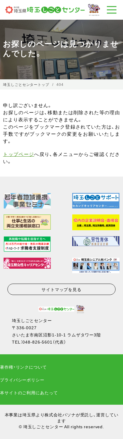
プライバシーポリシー (22, 380)
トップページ (18, 153)
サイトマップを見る (61, 289)
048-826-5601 (37, 342)
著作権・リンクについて (23, 367)
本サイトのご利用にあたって (29, 392)
